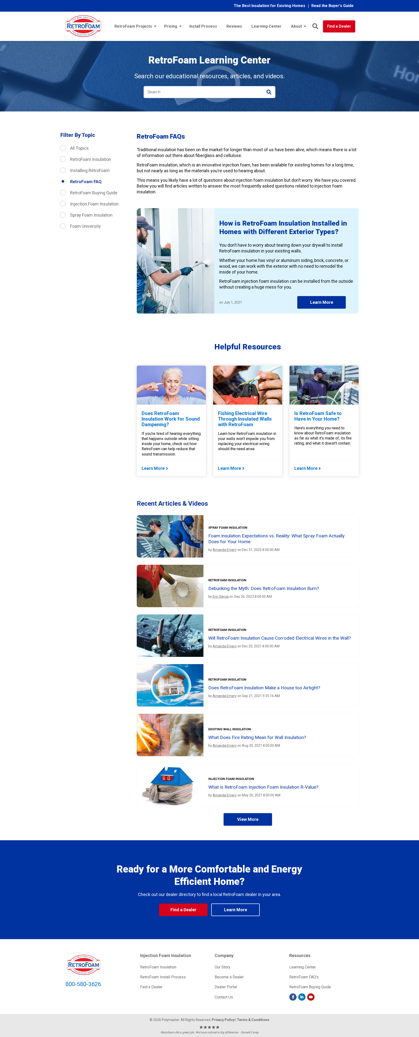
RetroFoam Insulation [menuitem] (158, 967)
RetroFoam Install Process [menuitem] (163, 977)
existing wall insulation (229, 729)
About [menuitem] (296, 26)
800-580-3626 (83, 984)
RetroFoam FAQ (85, 181)
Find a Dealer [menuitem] (151, 987)
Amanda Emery (225, 550)
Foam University (85, 226)
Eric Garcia (221, 596)
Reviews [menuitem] (234, 26)
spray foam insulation (227, 527)
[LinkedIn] (302, 997)
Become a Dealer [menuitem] (229, 977)
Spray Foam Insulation (91, 215)
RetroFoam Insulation (90, 159)
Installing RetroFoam (89, 170)
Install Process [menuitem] (203, 26)
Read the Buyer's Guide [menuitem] (332, 5)
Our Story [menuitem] (222, 967)
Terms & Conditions (253, 1020)
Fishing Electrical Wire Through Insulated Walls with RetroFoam (245, 418)
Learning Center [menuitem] (266, 26)
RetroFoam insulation (227, 580)
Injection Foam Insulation (94, 203)
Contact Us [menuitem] (224, 997)
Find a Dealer (339, 26)
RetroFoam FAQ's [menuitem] (304, 977)
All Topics (79, 148)
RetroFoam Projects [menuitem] (133, 26)
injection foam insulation (231, 779)
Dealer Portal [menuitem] (226, 987)
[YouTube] (310, 997)
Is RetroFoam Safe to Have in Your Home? (318, 416)
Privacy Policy (223, 1020)
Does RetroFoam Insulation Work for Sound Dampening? (171, 418)
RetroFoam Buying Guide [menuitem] (310, 987)
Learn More (321, 302)
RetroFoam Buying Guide (93, 192)
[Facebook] (293, 997)
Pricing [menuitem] (170, 26)
